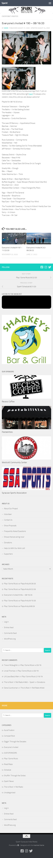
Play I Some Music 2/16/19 (32, 676)
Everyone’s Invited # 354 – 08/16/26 (18, 595)
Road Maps (8, 764)
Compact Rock (9, 736)
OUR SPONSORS (10, 753)
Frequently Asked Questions (15, 531)
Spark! (5, 3)
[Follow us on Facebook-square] (41, 267)
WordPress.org (10, 639)
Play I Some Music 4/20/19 (30, 665)
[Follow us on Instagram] (45, 267)
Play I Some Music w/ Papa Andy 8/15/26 (20, 601)
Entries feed (8, 627)
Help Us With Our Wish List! (14, 548)
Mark (6, 28)
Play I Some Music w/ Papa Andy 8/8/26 (19, 606)
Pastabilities (7, 432)
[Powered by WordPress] (18, 845)
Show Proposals (10, 525)
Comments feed (10, 633)
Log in (6, 622)
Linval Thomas (9, 671)
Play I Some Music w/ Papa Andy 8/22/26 (20, 589)
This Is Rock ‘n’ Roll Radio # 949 (32, 688)
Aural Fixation (9, 730)
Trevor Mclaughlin (11, 665)
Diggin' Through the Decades (15, 741)
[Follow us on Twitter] (49, 267)
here (31, 94)
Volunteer (8, 514)
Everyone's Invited (10, 16)
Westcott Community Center (14, 462)
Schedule (7, 770)
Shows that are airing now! (14, 537)
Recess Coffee (8, 401)
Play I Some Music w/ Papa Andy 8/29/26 (20, 584)
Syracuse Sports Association (14, 493)
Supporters (8, 554)
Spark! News (9, 781)
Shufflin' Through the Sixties (15, 775)
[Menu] (50, 3)
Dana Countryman (11, 688)
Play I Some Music (11, 758)
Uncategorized (9, 792)
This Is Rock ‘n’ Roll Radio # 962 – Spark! (19, 682)
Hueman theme (38, 845)
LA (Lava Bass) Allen (11, 676)
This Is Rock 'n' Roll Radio (13, 787)
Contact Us (8, 520)
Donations (8, 542)
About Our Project (11, 508)
